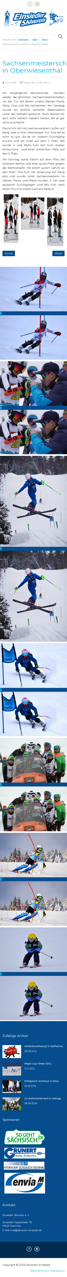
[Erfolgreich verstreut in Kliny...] (11, 1087)
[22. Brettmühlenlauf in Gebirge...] (11, 1105)
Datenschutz (38, 1270)
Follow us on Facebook (29, 4)
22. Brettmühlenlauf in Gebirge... (43, 1098)
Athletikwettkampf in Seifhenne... (44, 1046)
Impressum (57, 1270)
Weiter (58, 253)
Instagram (37, 4)
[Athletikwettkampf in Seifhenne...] (11, 1053)
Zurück (9, 253)
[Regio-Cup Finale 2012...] (11, 1070)
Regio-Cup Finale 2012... (38, 1063)
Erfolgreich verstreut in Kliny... (42, 1081)
